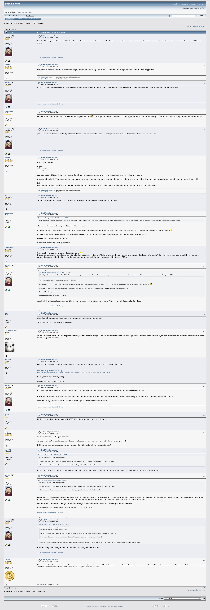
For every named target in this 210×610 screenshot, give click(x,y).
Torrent (31, 16)
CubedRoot (9, 111)
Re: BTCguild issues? (49, 65)
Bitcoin (17, 23)
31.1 (27, 16)
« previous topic (191, 26)
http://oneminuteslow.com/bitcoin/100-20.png (50, 57)
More (38, 18)
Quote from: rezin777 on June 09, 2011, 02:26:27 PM (53, 524)
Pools (29, 23)
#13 (204, 360)
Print (203, 29)
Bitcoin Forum (8, 23)
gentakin (8, 359)
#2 (204, 65)
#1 (204, 37)
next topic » (201, 26)
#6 (204, 158)
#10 (204, 266)
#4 (204, 112)
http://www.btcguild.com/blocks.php (49, 371)
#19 (204, 521)
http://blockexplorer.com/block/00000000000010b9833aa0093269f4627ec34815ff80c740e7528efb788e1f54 (74, 373)
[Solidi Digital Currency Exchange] (9, 226)
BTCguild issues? (39, 23)
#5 (204, 129)
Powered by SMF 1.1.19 (94, 606)
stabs (7, 414)
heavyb (7, 36)
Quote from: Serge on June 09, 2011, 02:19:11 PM (52, 454)
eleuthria (8, 560)
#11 (204, 314)
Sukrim (7, 65)
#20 (204, 561)
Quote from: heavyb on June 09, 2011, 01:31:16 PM (53, 218)
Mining (23, 23)
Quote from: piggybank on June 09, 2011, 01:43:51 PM (54, 270)
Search (20, 18)
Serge (7, 432)
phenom (8, 313)
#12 (204, 331)
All (15, 29)
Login (25, 18)
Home (9, 18)
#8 (204, 214)
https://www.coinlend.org (45, 77)
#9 (204, 248)
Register (32, 18)
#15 (204, 415)
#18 (204, 476)
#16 (204, 432)
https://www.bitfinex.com (45, 79)
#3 (204, 83)
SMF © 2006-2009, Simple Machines (112, 606)
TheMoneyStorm (11, 331)
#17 (204, 451)
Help (14, 18)
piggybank (9, 213)
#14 (204, 386)
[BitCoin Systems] (9, 60)
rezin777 (8, 195)
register (29, 12)
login (23, 12)
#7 (204, 196)
